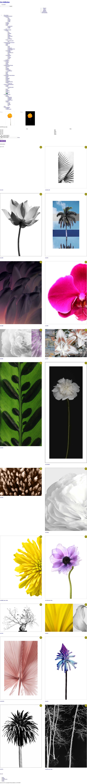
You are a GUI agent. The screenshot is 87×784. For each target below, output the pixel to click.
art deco (7, 22)
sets (8, 41)
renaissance (8, 90)
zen (6, 28)
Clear (19, 137)
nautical (7, 64)
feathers (9, 35)
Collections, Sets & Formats (8, 65)
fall (8, 105)
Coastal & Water (6, 60)
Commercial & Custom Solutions (9, 75)
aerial (7, 95)
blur (8, 17)
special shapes (8, 69)
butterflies (9, 33)
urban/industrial (8, 55)
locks (9, 47)
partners (44, 10)
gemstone (7, 23)
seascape (7, 62)
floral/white (10, 97)
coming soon (10, 83)
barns (9, 46)
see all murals (10, 26)
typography (8, 92)
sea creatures (10, 38)
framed (7, 74)
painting (9, 19)
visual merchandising (9, 81)
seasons (7, 101)
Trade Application (44, 12)
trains (9, 54)
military (7, 89)
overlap (7, 71)
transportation (8, 50)
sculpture (7, 108)
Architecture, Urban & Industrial (9, 42)
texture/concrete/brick (11, 48)
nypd (7, 93)
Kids (5, 106)
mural (7, 25)
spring (9, 103)
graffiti (7, 59)
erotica (7, 86)
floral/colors (10, 98)
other (7, 73)
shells (7, 63)
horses (7, 39)
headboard (7, 66)
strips (7, 72)
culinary (7, 85)
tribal (7, 91)
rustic (7, 45)
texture (9, 21)
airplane (9, 51)
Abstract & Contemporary (8, 16)
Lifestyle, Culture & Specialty (8, 84)
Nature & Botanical (7, 94)
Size (1, 135)
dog (8, 34)
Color (2, 137)
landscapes (7, 100)
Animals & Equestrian (7, 29)
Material (1, 136)
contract (7, 76)
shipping (3, 778)
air (8, 31)
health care (7, 78)
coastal (7, 61)
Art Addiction (5, 2)
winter (9, 102)
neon (9, 56)
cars (8, 53)
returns (3, 780)
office (7, 77)
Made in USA (44, 11)
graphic (7, 24)
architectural (8, 43)
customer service (4, 779)
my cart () (3, 4)
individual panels (10, 40)
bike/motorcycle (10, 52)
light (8, 18)
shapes (9, 20)
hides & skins (10, 36)
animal (7, 30)
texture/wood (10, 49)
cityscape (9, 57)
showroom (44, 9)
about (3, 777)
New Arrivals (6, 15)
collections (44, 8)
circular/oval (10, 70)
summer (9, 104)
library (7, 44)
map (8, 58)
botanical (7, 96)
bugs (9, 32)
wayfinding (8, 80)
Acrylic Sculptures (7, 107)
